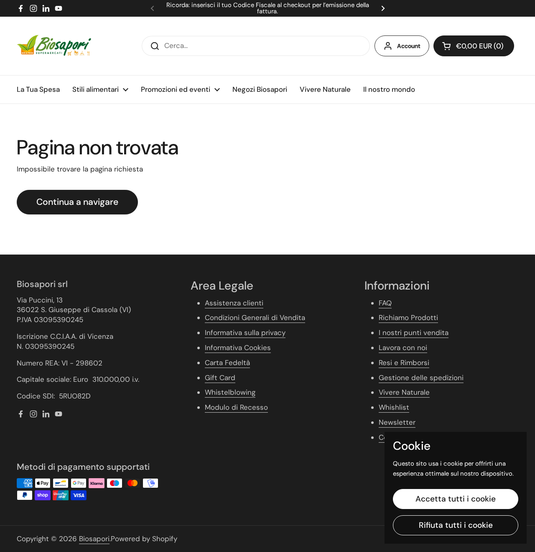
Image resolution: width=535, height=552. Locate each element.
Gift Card (220, 377)
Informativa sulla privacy (245, 332)
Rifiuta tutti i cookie (456, 525)
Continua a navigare (77, 202)
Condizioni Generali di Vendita (255, 317)
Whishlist (394, 407)
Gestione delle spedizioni (421, 377)
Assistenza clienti (234, 303)
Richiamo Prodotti (408, 317)
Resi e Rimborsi (404, 362)
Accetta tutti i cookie (455, 499)
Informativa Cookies (238, 347)
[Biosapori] (54, 46)
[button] (473, 45)
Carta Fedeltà (227, 362)
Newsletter (397, 422)
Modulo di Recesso (236, 407)
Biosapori (94, 538)
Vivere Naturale (404, 392)
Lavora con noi (403, 347)
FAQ (385, 303)
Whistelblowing (230, 392)
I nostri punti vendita (413, 332)
